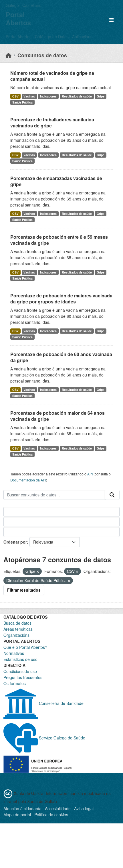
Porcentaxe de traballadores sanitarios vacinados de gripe (52, 122)
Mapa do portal (17, 814)
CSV (15, 96)
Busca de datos (17, 623)
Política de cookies (51, 814)
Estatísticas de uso (20, 659)
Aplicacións (82, 36)
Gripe (100, 96)
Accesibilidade (58, 808)
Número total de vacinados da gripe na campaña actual (52, 76)
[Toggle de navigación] (111, 20)
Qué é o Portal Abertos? (25, 647)
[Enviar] (112, 495)
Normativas (13, 653)
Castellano (31, 5)
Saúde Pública (22, 102)
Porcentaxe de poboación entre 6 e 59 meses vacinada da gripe (59, 240)
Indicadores (48, 96)
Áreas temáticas (18, 629)
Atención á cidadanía (22, 808)
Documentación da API (28, 479)
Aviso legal (84, 808)
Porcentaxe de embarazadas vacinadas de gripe (56, 181)
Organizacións (16, 635)
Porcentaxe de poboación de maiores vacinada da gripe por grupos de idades (61, 298)
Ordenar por (15, 542)
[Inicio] (8, 55)
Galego (12, 5)
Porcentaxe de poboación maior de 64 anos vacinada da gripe (57, 416)
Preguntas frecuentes (22, 677)
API (90, 473)
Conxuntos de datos (42, 55)
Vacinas (29, 96)
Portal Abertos (18, 36)
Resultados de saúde (77, 96)
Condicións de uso (20, 671)
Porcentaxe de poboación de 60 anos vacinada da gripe (61, 357)
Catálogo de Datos (52, 36)
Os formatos (14, 683)
